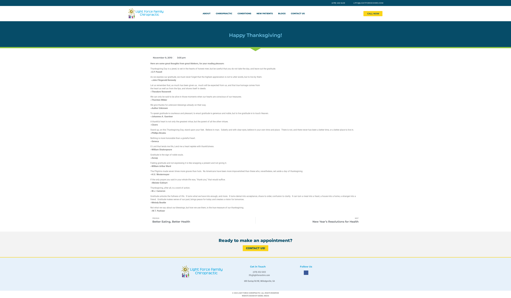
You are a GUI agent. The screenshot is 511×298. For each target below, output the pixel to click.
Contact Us (298, 13)
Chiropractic (224, 13)
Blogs (282, 13)
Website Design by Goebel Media (255, 296)
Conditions (244, 13)
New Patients (265, 13)
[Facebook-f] (306, 273)
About (207, 13)
